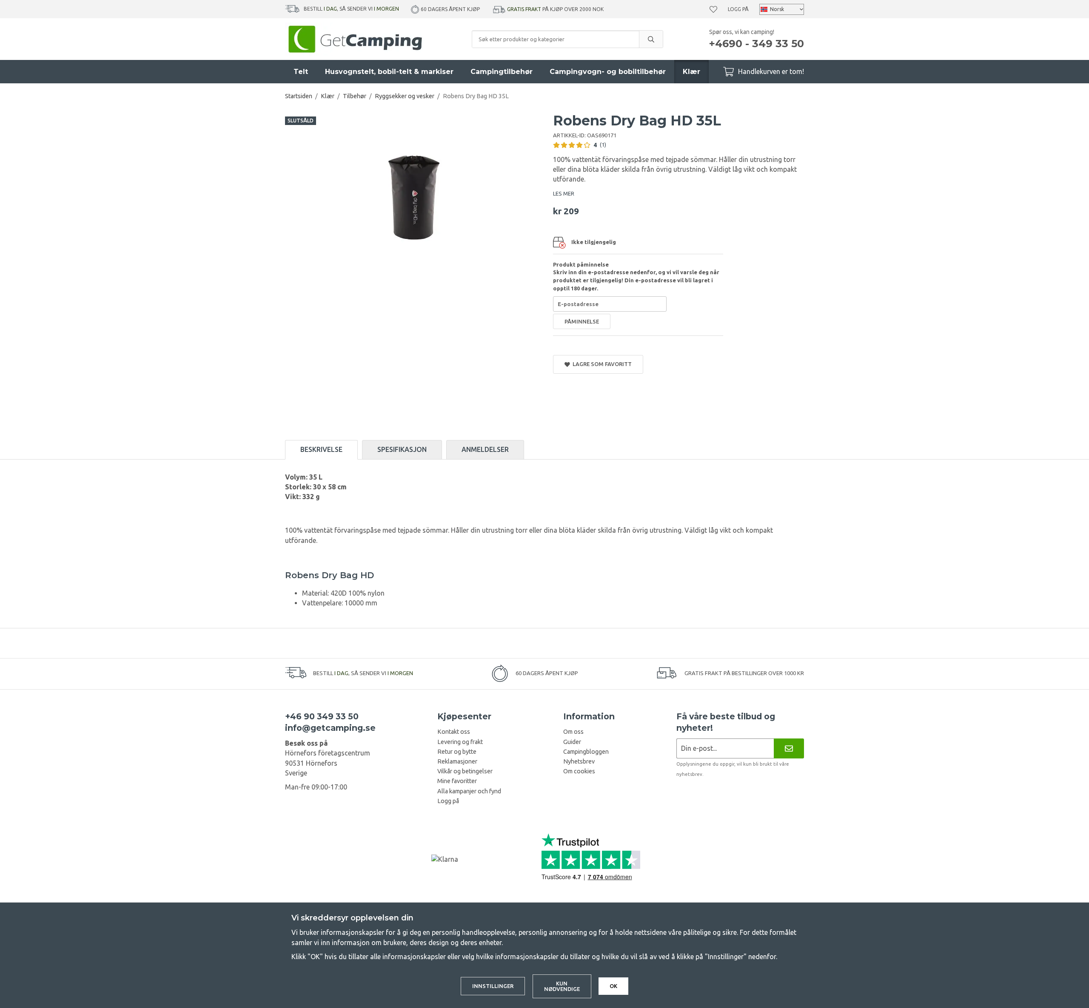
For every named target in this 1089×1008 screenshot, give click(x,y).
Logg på (738, 9)
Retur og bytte (456, 751)
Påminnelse (581, 321)
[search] (651, 39)
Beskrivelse (321, 449)
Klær (691, 72)
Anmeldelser (485, 449)
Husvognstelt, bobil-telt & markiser (389, 72)
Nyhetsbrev (579, 761)
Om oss (573, 731)
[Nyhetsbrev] (789, 748)
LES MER (563, 193)
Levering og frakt (460, 741)
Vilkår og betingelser (465, 771)
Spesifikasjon (402, 449)
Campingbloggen (586, 751)
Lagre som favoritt (601, 364)
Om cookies (579, 771)
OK (613, 986)
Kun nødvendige (562, 986)
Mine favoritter (457, 781)
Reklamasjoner (457, 761)
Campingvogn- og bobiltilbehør (608, 72)
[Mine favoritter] (713, 9)
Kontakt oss (453, 731)
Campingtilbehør (501, 72)
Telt (301, 72)
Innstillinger (492, 986)
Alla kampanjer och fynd (469, 791)
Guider (572, 741)
